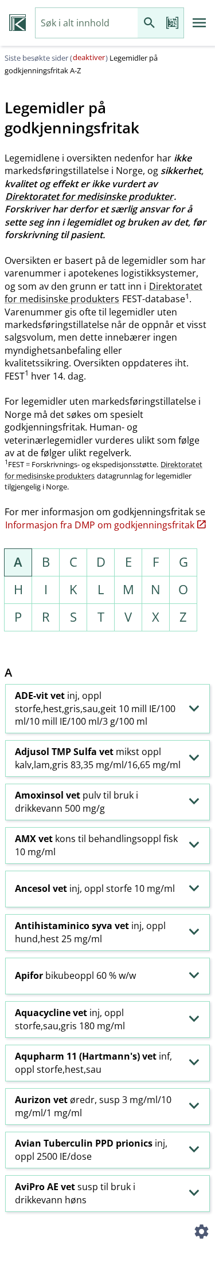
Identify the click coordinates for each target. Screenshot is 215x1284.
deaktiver (89, 57)
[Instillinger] (201, 1233)
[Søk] (149, 23)
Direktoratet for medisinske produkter (89, 196)
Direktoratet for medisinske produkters (103, 292)
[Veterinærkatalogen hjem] (17, 22)
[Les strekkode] (172, 23)
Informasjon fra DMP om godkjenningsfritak (99, 525)
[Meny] (199, 23)
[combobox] (87, 23)
